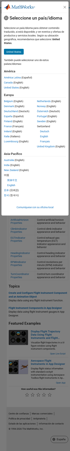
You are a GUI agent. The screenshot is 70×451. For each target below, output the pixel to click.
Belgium (8, 101)
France (8, 126)
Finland (8, 121)
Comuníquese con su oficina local (35, 207)
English (44, 136)
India (7, 165)
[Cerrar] (64, 7)
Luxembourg (11, 141)
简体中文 (12, 180)
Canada (8, 82)
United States (11, 87)
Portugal (42, 116)
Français (45, 141)
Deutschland (11, 111)
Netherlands (44, 101)
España (8, 116)
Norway (41, 106)
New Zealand (11, 170)
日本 (6, 190)
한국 (6, 195)
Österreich (42, 111)
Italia (7, 136)
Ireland (8, 131)
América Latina (12, 77)
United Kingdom (46, 146)
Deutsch (44, 131)
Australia (9, 160)
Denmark (9, 106)
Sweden (41, 121)
